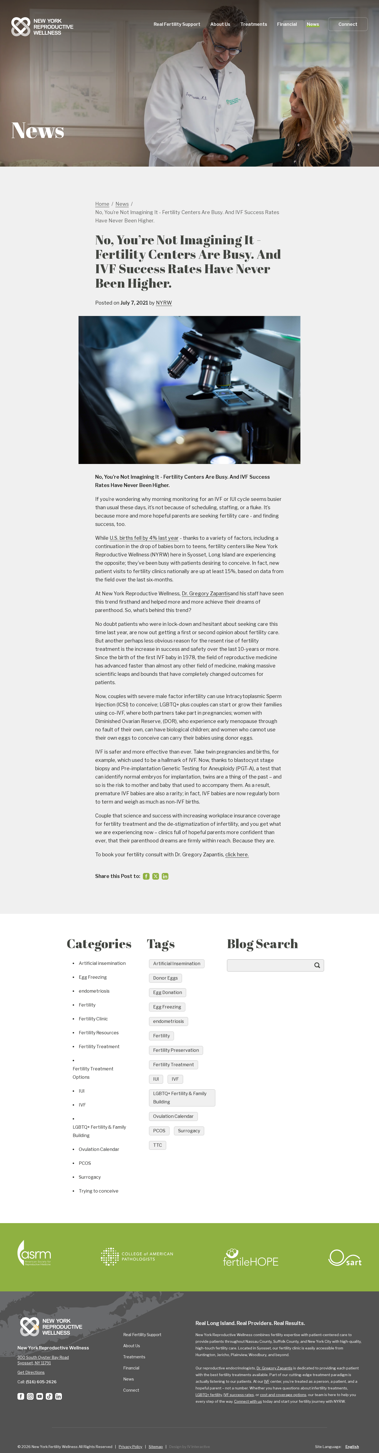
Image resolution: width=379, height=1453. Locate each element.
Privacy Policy (130, 1446)
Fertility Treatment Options (93, 1073)
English (352, 1446)
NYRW (164, 303)
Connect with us (248, 1401)
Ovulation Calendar (99, 1149)
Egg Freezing (93, 977)
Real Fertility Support (142, 1334)
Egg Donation (167, 992)
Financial (131, 1368)
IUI (82, 1091)
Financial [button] (287, 24)
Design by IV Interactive (189, 1446)
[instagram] (30, 1396)
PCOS (85, 1163)
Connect (347, 24)
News (313, 24)
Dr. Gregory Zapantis (206, 593)
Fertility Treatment (99, 1046)
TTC (157, 1145)
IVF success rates (239, 1394)
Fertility (87, 1005)
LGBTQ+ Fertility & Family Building (99, 1131)
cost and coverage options (283, 1394)
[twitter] (155, 876)
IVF (82, 1105)
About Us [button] (220, 24)
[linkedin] (165, 876)
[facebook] (146, 876)
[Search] (322, 968)
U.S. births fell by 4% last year (144, 538)
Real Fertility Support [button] (177, 24)
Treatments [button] (253, 24)
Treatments (134, 1356)
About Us (131, 1345)
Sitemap (156, 1446)
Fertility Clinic (93, 1019)
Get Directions (31, 1372)
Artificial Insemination (176, 963)
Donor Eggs (165, 978)
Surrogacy (90, 1177)
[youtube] (39, 1396)
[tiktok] (49, 1396)
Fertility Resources (99, 1032)
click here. (237, 854)
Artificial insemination (102, 963)
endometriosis (94, 991)
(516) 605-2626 (41, 1381)
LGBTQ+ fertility (209, 1394)
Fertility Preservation (176, 1050)
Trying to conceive (98, 1191)
